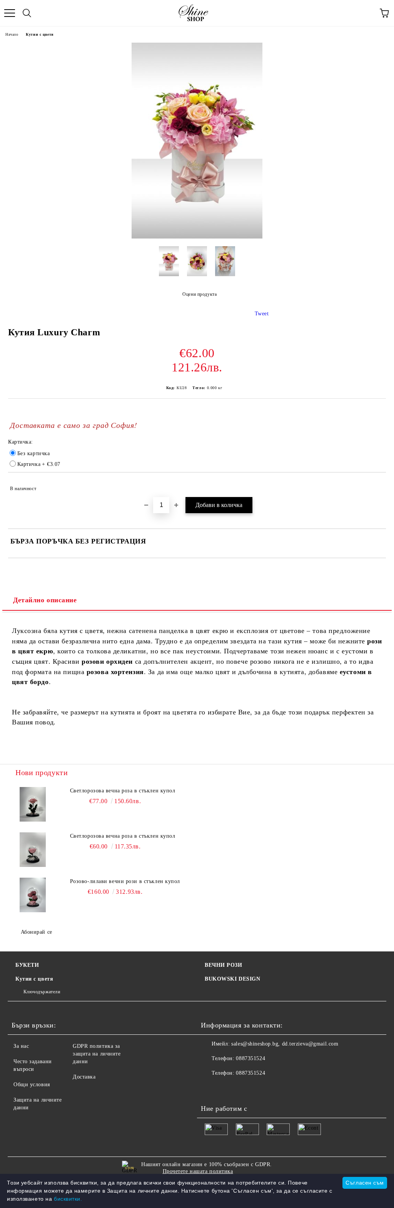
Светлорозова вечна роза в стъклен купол (122, 791)
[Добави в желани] (375, 485)
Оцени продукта (199, 294)
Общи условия (31, 1084)
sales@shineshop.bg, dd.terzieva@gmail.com (284, 1044)
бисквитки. (68, 1199)
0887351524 (250, 1058)
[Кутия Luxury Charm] (197, 237)
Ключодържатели (41, 991)
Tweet (262, 313)
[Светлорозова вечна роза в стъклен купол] (32, 804)
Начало (11, 34)
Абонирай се (36, 932)
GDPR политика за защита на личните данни (97, 1053)
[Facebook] (211, 1088)
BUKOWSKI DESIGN (232, 979)
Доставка (84, 1077)
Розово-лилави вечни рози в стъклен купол (125, 881)
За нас (21, 1046)
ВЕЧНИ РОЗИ (223, 965)
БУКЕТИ (27, 965)
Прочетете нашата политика (198, 1171)
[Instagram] (245, 1088)
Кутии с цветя (39, 34)
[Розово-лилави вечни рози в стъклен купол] (32, 895)
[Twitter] (228, 1088)
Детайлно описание (45, 600)
